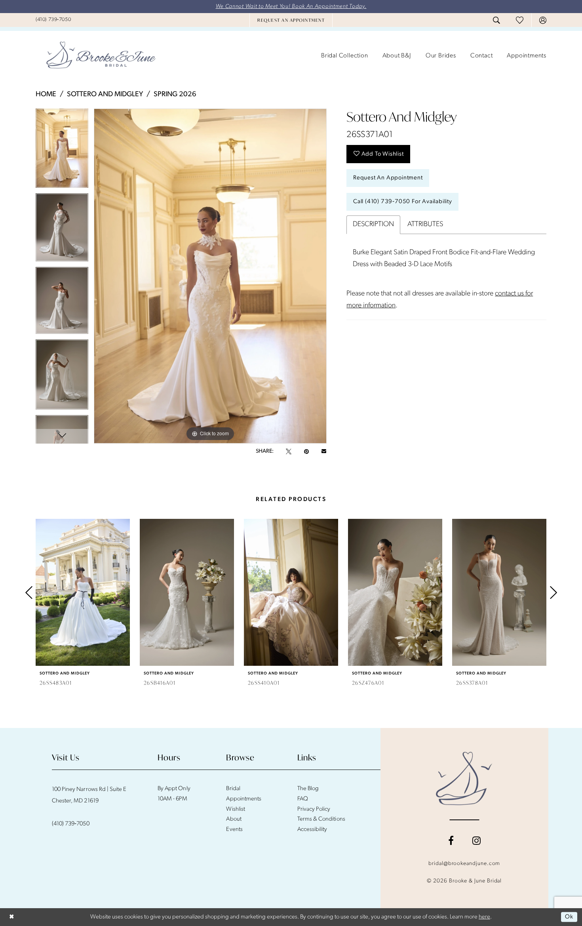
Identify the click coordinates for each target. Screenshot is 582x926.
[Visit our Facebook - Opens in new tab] (451, 840)
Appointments (243, 799)
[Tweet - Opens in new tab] (288, 451)
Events (234, 830)
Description (373, 224)
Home (46, 94)
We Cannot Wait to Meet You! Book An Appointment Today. (291, 7)
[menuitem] (53, 20)
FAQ (302, 799)
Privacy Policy (314, 809)
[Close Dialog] (12, 917)
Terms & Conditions (321, 819)
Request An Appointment (388, 178)
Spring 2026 (175, 94)
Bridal (233, 789)
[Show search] (496, 20)
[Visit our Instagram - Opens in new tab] (476, 840)
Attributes (425, 224)
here (484, 917)
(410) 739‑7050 (70, 824)
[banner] (101, 55)
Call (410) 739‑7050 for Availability (402, 202)
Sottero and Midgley (105, 94)
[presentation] (83, 592)
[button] (542, 20)
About (233, 819)
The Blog (308, 789)
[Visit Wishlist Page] (519, 20)
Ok (569, 917)
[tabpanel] (62, 151)
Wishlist (235, 809)
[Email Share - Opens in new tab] (324, 451)
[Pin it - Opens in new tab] (306, 451)
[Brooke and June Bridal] (464, 778)
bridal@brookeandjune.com (464, 864)
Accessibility (312, 830)
